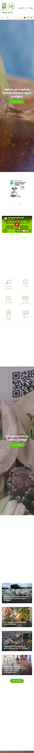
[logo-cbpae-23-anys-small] (8, 7)
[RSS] (19, 8)
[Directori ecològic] (8, 315)
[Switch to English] (32, 18)
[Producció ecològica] (8, 284)
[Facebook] (22, 8)
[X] (25, 8)
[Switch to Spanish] (28, 18)
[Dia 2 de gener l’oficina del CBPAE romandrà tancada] (17, 617)
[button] (2, 18)
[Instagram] (28, 8)
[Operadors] (25, 299)
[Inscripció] (8, 299)
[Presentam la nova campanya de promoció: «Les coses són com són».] (17, 641)
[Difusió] (25, 315)
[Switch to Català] (25, 18)
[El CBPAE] (25, 284)
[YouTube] (32, 8)
